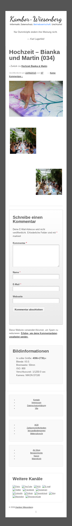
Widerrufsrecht (36, 433)
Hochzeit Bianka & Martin (34, 66)
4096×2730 (38, 358)
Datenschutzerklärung (36, 405)
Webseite (18, 296)
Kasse (36, 456)
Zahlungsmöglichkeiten (36, 428)
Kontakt (36, 400)
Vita (36, 408)
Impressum (36, 402)
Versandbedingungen (36, 431)
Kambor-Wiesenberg (24, 507)
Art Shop (36, 450)
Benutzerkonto (36, 453)
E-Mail (16, 284)
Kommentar (20, 243)
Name (16, 272)
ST (42, 73)
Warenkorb (36, 459)
